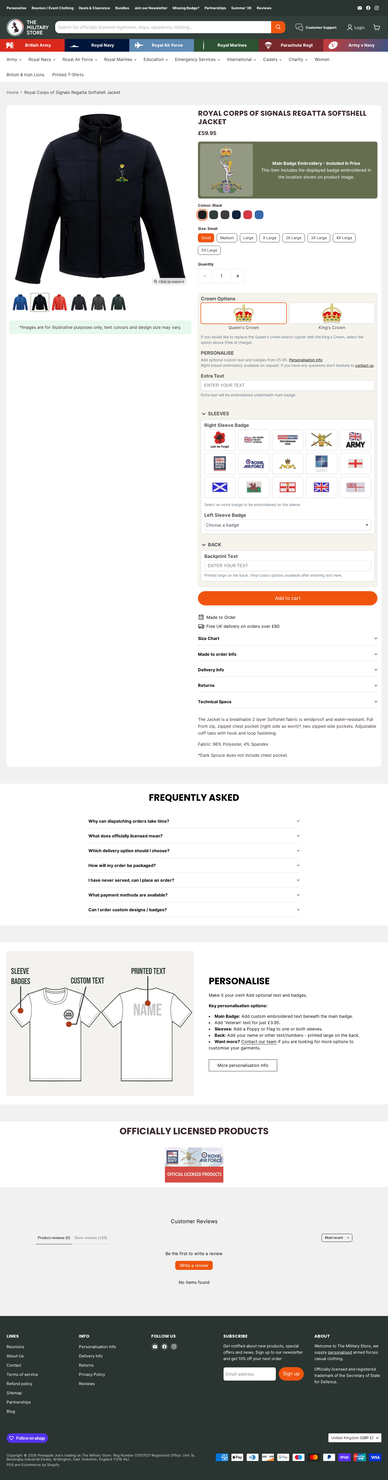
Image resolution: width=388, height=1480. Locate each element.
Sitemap (14, 1392)
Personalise (16, 8)
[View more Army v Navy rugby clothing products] (355, 45)
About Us (15, 1355)
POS (10, 1465)
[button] (357, 27)
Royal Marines (119, 59)
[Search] (278, 27)
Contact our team (259, 1041)
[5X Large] (210, 255)
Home (12, 92)
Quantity (206, 264)
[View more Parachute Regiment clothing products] (291, 45)
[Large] (249, 243)
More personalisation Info (242, 1065)
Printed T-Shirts (68, 74)
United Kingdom (352, 1437)
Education (154, 59)
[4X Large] (345, 243)
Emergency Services (196, 59)
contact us (364, 365)
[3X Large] (320, 243)
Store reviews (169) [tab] (90, 1238)
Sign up (291, 1373)
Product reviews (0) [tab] (54, 1238)
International (240, 59)
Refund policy (19, 1383)
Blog (11, 1411)
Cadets (271, 59)
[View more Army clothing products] (32, 45)
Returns (86, 1365)
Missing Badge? (186, 8)
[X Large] (270, 243)
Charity (297, 59)
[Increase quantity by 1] (238, 276)
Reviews (264, 8)
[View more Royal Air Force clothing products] (161, 45)
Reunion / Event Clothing (53, 8)
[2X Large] (294, 243)
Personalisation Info (97, 1346)
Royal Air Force (78, 59)
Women (322, 59)
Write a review (194, 1265)
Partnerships (215, 8)
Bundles (122, 8)
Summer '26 (241, 8)
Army (12, 59)
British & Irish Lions (25, 74)
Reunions (15, 1346)
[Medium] (228, 243)
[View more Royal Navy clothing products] (97, 45)
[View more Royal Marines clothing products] (226, 45)
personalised (340, 1352)
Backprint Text (221, 556)
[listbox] (287, 525)
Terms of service (22, 1374)
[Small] (207, 243)
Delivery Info (91, 1355)
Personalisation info (305, 360)
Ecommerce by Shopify (40, 1465)
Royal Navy (41, 59)
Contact (14, 1365)
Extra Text (212, 376)
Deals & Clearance (94, 8)
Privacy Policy (92, 1374)
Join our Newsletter (150, 8)
